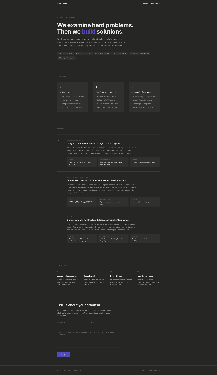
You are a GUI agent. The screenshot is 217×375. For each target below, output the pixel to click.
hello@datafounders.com (151, 370)
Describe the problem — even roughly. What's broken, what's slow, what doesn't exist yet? (85, 333)
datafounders (62, 3)
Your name (61, 323)
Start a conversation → (151, 4)
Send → (64, 355)
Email (92, 323)
